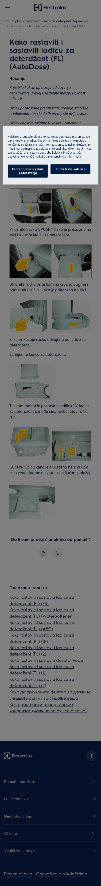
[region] (51, 155)
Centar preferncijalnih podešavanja (28, 171)
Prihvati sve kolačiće (70, 169)
